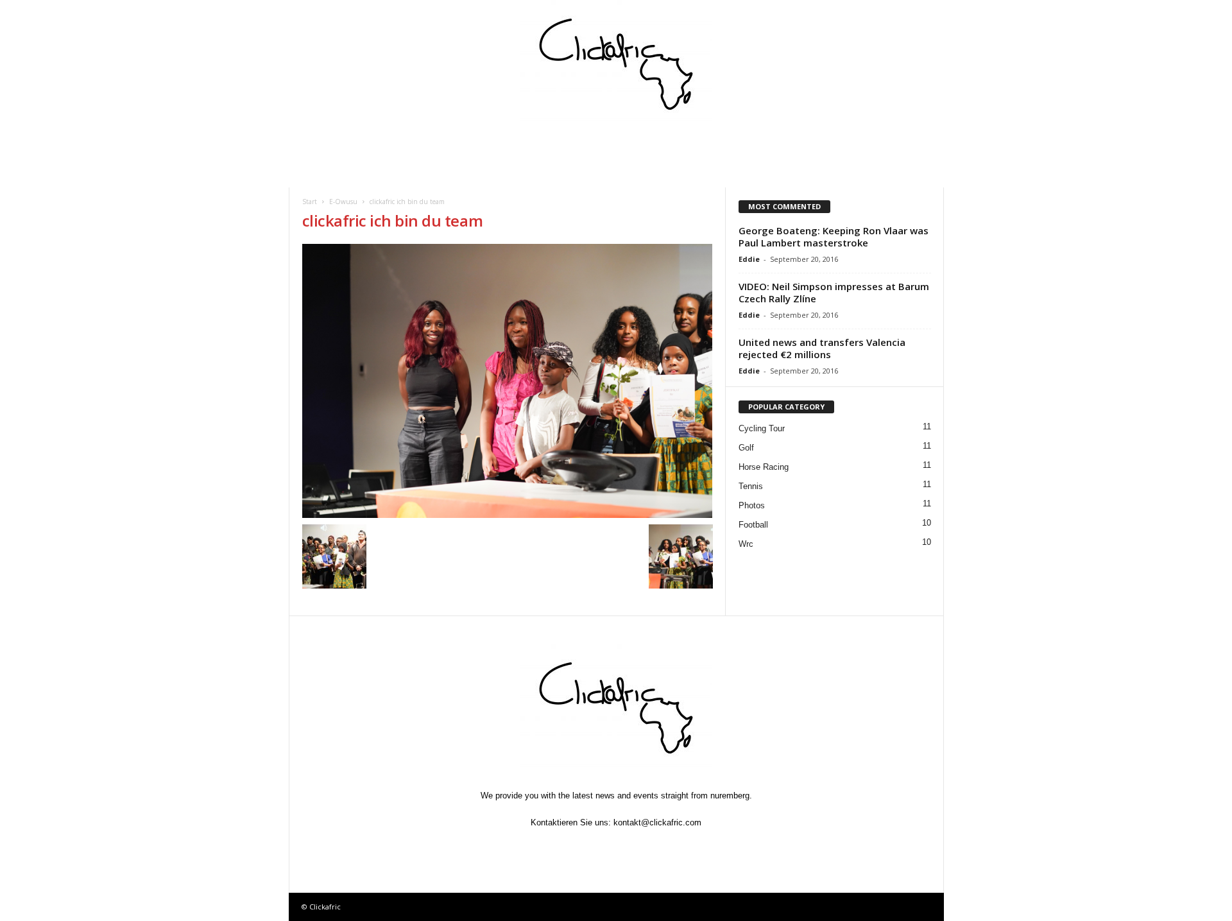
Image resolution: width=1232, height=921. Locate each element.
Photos (752, 505)
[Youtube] (675, 847)
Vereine (574, 145)
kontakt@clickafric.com (657, 822)
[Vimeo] (617, 847)
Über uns (874, 145)
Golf (746, 447)
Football (753, 524)
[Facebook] (558, 847)
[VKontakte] (647, 847)
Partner (719, 145)
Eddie (749, 259)
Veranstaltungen (404, 145)
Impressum (796, 145)
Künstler (645, 145)
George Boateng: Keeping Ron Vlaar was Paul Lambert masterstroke (833, 236)
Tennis (751, 486)
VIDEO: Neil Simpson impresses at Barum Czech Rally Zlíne (834, 292)
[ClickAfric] (616, 64)
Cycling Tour (762, 428)
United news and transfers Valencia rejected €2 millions (822, 348)
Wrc (746, 544)
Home (325, 145)
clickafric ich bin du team (392, 220)
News (325, 173)
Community (497, 145)
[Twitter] (588, 847)
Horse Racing (764, 467)
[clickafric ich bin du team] (507, 381)
